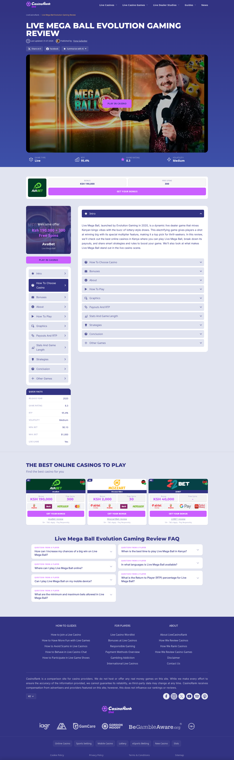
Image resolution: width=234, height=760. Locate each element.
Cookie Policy (57, 755)
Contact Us (173, 663)
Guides (189, 5)
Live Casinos (106, 5)
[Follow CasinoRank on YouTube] (189, 696)
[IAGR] (45, 726)
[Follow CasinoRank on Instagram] (174, 696)
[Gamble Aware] (155, 726)
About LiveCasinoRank (173, 634)
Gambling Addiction (123, 657)
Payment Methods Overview (122, 652)
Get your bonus (127, 191)
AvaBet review (55, 518)
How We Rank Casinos (173, 646)
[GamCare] (84, 726)
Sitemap (179, 755)
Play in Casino (117, 103)
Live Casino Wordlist (122, 634)
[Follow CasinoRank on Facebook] (166, 696)
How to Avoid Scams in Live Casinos (65, 646)
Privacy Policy (96, 755)
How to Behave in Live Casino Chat (66, 652)
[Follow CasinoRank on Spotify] (197, 696)
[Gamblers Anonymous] (61, 726)
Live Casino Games (133, 5)
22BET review (178, 518)
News (204, 5)
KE (29, 696)
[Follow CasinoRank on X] (181, 696)
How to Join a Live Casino (66, 634)
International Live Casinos (122, 663)
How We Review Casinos (173, 640)
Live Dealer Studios (164, 5)
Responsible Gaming (122, 646)
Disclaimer (173, 657)
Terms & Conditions (139, 755)
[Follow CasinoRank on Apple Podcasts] (205, 696)
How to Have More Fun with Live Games (66, 640)
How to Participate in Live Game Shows (66, 657)
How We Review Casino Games (173, 652)
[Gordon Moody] (112, 726)
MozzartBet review (117, 518)
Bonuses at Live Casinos (122, 640)
